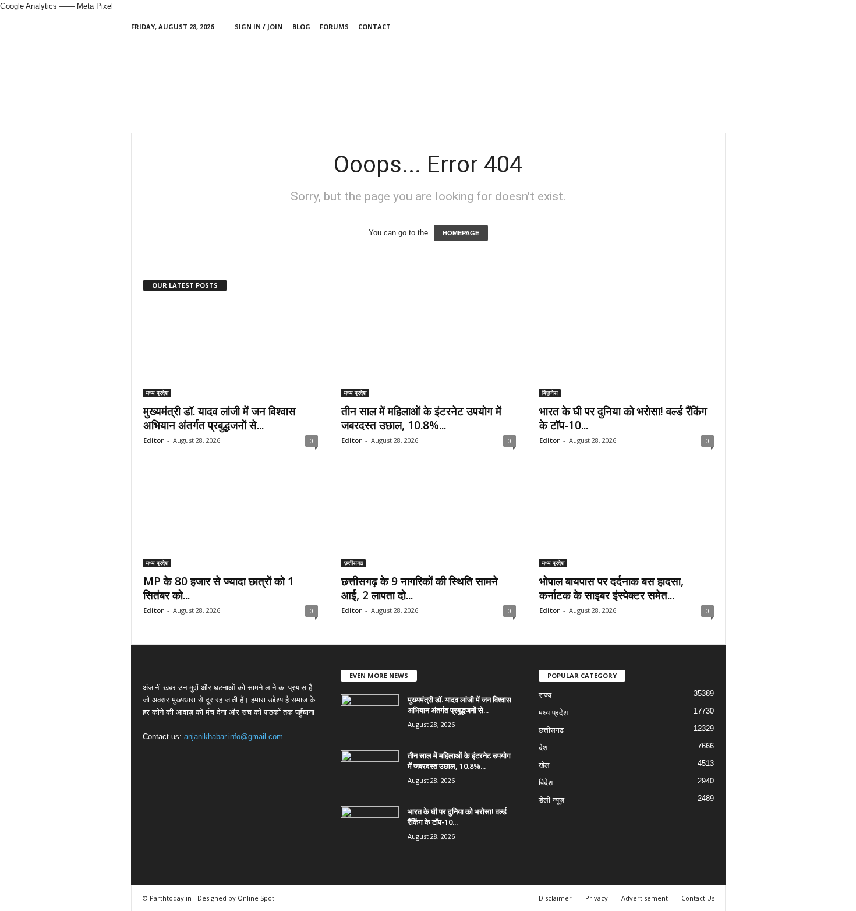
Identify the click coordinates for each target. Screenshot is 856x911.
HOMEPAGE (461, 232)
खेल (544, 765)
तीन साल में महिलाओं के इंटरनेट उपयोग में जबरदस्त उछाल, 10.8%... (421, 418)
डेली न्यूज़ (551, 800)
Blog (301, 26)
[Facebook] (663, 26)
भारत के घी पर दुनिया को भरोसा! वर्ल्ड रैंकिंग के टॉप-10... (623, 418)
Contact (374, 26)
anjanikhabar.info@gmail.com (233, 736)
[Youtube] (717, 26)
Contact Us (697, 898)
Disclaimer (555, 898)
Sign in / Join (258, 26)
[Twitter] (699, 26)
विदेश (546, 782)
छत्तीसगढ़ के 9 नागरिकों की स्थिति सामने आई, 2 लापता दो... (419, 588)
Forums (334, 26)
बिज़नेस (550, 393)
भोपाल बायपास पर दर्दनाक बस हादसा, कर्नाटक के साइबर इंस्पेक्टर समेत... (611, 588)
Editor (153, 440)
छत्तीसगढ (353, 563)
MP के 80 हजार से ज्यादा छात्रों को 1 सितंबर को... (218, 588)
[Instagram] (681, 26)
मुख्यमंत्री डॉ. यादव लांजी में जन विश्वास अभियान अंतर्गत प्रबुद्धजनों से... (219, 418)
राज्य (545, 695)
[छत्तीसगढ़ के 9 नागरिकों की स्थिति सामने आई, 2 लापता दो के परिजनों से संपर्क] (428, 520)
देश (543, 747)
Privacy (596, 898)
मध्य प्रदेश (157, 393)
